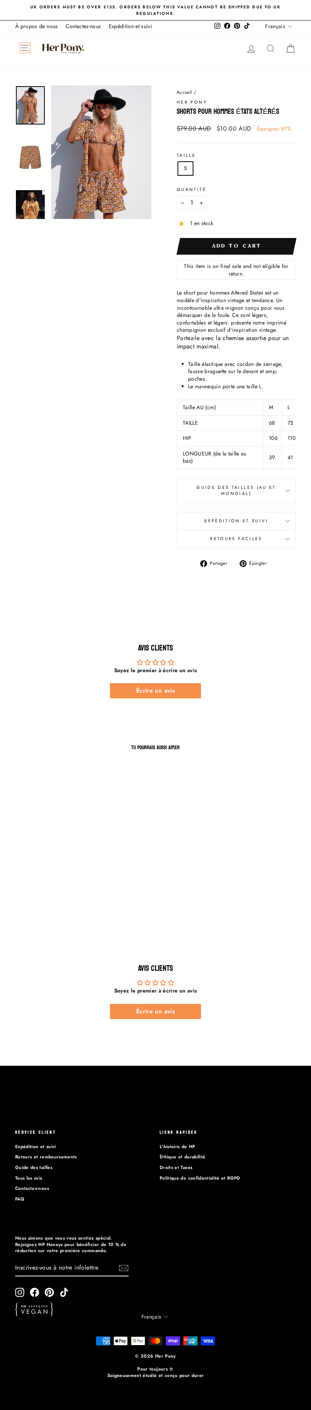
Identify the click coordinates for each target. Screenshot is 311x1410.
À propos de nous (36, 26)
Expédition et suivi (130, 26)
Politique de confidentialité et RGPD (200, 1178)
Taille (186, 155)
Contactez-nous (83, 26)
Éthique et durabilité (182, 1156)
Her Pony (192, 102)
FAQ (19, 1199)
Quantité (191, 189)
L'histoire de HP (177, 1146)
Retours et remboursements (46, 1156)
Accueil (184, 92)
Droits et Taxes (176, 1167)
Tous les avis (28, 1178)
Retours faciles (236, 539)
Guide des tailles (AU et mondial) (236, 490)
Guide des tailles (33, 1167)
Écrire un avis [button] (155, 690)
